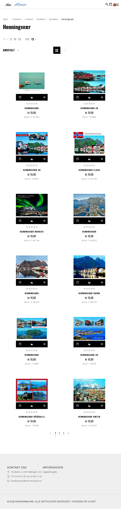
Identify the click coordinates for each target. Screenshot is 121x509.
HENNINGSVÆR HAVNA (89, 293)
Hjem (6, 19)
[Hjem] (15, 7)
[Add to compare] (32, 97)
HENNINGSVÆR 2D (89, 108)
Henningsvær (32, 108)
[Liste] (64, 50)
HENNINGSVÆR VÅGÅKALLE (32, 416)
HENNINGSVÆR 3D (32, 169)
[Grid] (56, 50)
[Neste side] (69, 433)
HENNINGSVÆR (89, 231)
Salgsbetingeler (50, 471)
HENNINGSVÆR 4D (89, 354)
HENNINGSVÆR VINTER (89, 416)
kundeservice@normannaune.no (26, 480)
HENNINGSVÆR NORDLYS (32, 231)
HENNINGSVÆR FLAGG (89, 169)
